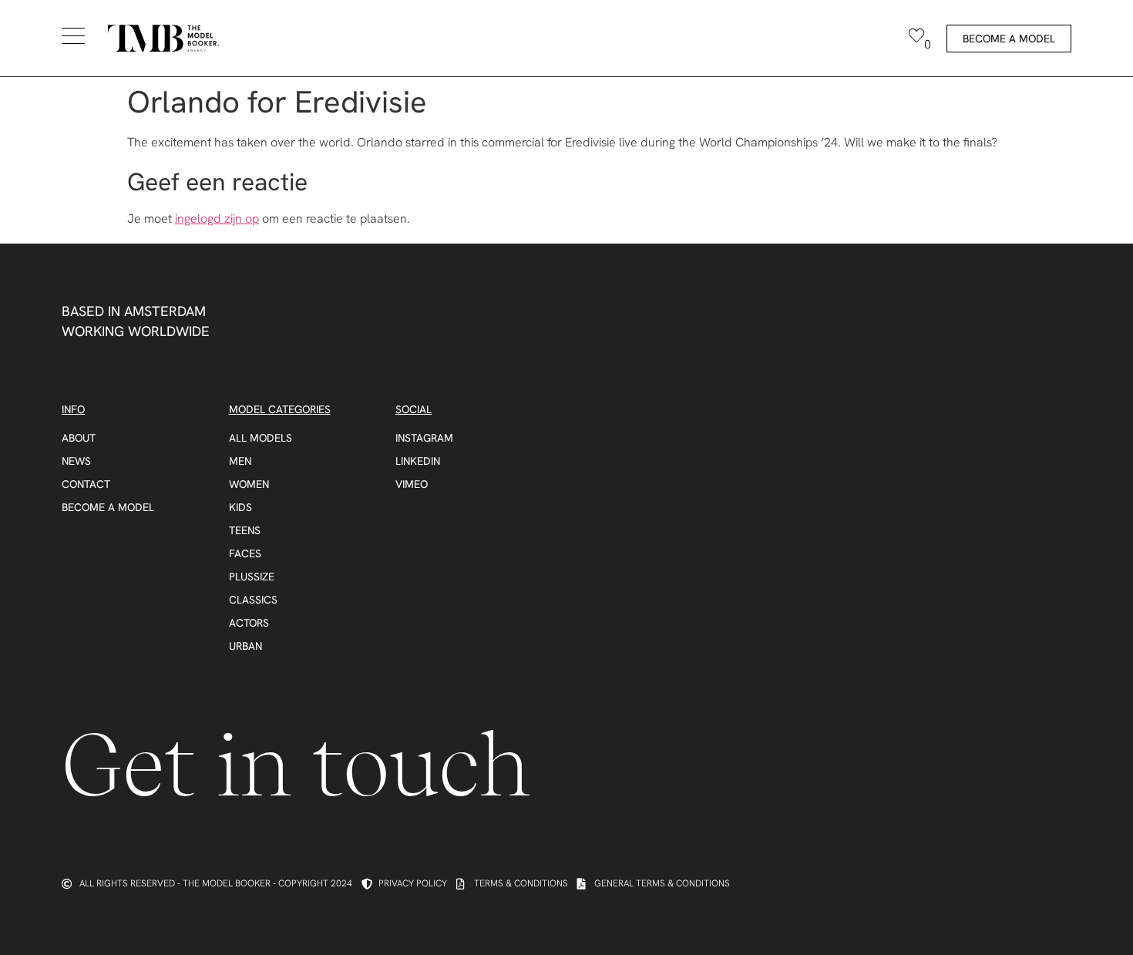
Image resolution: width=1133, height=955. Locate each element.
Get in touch (296, 765)
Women (249, 484)
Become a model (108, 507)
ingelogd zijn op (217, 218)
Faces (245, 553)
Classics (253, 600)
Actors (249, 623)
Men (240, 461)
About (79, 438)
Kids (240, 507)
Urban (245, 646)
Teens (245, 530)
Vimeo (411, 484)
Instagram (424, 438)
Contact (86, 484)
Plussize (251, 576)
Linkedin (417, 461)
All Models (260, 438)
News (76, 461)
